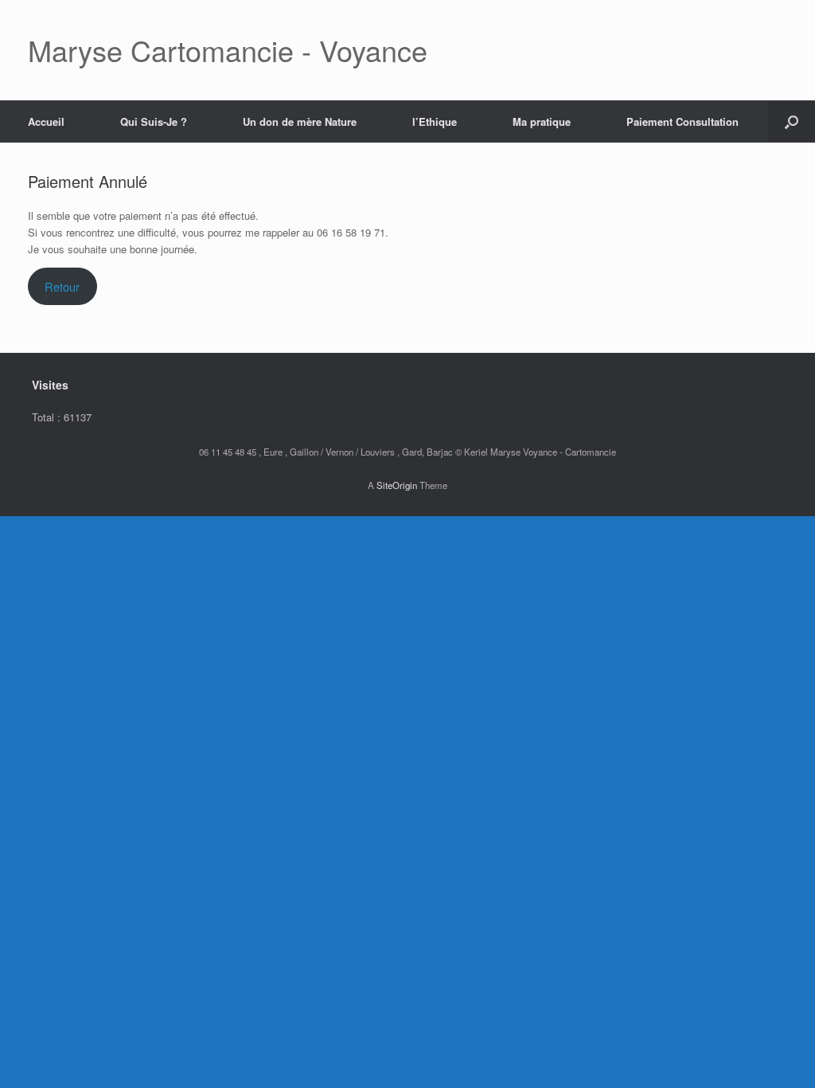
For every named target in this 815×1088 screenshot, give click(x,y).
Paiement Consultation (682, 121)
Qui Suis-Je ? (153, 121)
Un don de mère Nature (300, 121)
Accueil (46, 121)
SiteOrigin (396, 485)
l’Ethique (434, 121)
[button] (791, 121)
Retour (62, 286)
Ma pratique (542, 121)
